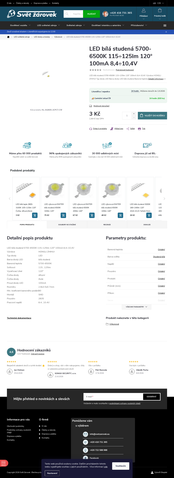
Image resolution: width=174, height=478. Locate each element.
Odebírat (151, 396)
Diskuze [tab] (147, 225)
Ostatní (161, 249)
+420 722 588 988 (98, 450)
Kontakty (55, 3)
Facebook (94, 458)
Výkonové (114, 324)
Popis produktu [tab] (27, 225)
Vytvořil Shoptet (160, 472)
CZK (159, 3)
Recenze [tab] (107, 225)
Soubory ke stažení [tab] (67, 225)
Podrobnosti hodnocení (125, 70)
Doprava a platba (40, 3)
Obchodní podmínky (15, 426)
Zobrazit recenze (37, 354)
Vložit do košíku (155, 115)
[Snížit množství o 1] (134, 117)
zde (105, 466)
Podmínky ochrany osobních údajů (19, 431)
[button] (9, 198)
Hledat (91, 13)
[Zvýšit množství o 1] (134, 114)
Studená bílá (159, 256)
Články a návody (22, 3)
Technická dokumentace (19, 318)
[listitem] (26, 198)
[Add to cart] (35, 215)
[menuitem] (20, 25)
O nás (9, 3)
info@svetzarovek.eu (100, 434)
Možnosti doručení (101, 106)
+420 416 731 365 (98, 442)
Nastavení (52, 473)
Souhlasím (121, 465)
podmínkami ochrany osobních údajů (124, 403)
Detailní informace (155, 79)
